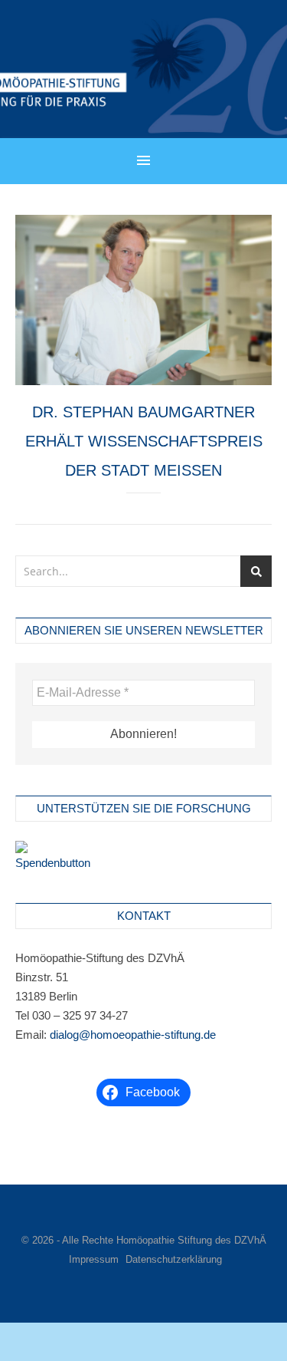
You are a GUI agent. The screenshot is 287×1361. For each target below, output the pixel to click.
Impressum (94, 1259)
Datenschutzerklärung (174, 1259)
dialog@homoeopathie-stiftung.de (133, 1034)
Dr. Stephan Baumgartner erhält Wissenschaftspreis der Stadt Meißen (144, 441)
